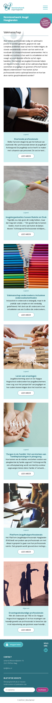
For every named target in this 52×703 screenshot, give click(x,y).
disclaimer (30, 700)
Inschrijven (42, 689)
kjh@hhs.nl (8, 668)
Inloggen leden (15, 644)
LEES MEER (26, 156)
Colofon (20, 700)
